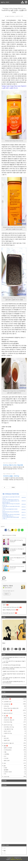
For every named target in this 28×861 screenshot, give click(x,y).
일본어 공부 (15, 740)
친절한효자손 (13, 859)
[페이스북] (6, 530)
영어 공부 (15, 738)
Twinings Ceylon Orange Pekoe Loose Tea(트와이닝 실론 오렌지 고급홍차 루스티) (14, 10)
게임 (14, 715)
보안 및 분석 (15, 710)
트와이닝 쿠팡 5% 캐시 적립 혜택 (13, 465)
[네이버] (19, 530)
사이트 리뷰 (14, 776)
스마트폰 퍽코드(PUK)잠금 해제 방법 (11, 665)
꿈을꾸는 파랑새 (5, 2)
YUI (15, 773)
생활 (3, 494)
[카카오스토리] (16, 530)
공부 (14, 736)
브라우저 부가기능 (14, 724)
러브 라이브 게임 (15, 722)
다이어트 (15, 758)
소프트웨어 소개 (14, 701)
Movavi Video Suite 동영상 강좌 (15, 708)
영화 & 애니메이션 (14, 713)
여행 (15, 752)
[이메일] (24, 649)
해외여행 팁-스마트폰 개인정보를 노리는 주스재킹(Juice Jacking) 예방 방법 (14, 668)
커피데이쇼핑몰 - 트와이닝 (11, 476)
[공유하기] (6, 487)
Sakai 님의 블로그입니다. (8, 590)
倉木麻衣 (15, 769)
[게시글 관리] (8, 487)
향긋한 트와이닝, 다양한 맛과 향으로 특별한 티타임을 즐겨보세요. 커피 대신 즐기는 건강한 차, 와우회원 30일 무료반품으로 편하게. (13, 468)
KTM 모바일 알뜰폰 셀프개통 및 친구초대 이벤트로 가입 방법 (13, 658)
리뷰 (14, 763)
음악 (14, 765)
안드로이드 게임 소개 (15, 720)
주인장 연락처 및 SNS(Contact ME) (12, 607)
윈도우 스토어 (15, 731)
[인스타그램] (12, 649)
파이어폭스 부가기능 (15, 727)
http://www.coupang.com (8, 462)
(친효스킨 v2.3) (19, 859)
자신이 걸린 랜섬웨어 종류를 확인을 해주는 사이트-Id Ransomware (13, 682)
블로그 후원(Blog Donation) (10, 609)
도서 (15, 756)
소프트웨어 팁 (14, 704)
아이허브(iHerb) (8, 494)
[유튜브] (16, 649)
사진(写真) (15, 754)
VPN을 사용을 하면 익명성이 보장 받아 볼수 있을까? (13, 674)
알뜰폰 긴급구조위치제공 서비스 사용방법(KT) (14, 671)
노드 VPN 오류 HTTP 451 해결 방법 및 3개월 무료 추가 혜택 (13, 662)
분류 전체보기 (14, 699)
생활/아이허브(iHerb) (10, 16)
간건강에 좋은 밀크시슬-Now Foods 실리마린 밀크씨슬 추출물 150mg (11, 515)
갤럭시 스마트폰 (15, 747)
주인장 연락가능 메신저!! (10, 613)
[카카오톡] (12, 530)
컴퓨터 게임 (15, 717)
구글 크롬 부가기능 (15, 729)
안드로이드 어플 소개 (14, 743)
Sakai (13, 857)
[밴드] (22, 530)
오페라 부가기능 (15, 733)
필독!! (5, 604)
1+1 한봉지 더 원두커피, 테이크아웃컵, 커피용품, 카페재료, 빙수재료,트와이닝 (13, 478)
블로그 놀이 (15, 760)
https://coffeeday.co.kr (8, 473)
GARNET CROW (15, 771)
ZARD (15, 767)
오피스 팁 (15, 706)
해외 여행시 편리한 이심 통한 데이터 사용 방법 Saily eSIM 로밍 (13, 678)
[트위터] (9, 530)
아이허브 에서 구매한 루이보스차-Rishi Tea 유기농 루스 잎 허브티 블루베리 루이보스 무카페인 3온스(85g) (10, 501)
